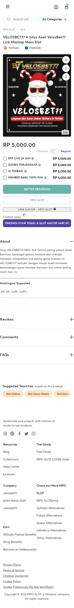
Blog (6, 452)
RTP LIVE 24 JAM (19, 158)
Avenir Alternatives (49, 523)
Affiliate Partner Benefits (19, 534)
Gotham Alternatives (51, 508)
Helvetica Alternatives (51, 530)
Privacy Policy (12, 564)
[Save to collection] (66, 77)
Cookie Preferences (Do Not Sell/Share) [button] (28, 587)
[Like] (66, 68)
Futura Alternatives (49, 515)
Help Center (11, 467)
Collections (11, 459)
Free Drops (44, 452)
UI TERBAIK (15, 171)
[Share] (66, 60)
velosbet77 (10, 493)
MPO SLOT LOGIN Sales (53, 459)
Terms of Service (13, 570)
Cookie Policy (12, 581)
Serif (22, 29)
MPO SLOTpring (47, 500)
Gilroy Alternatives (49, 538)
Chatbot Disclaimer (15, 576)
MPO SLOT (9, 29)
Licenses (9, 474)
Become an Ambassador (20, 549)
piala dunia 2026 (14, 500)
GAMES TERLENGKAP (22, 164)
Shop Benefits (12, 542)
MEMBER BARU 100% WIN (25, 177)
